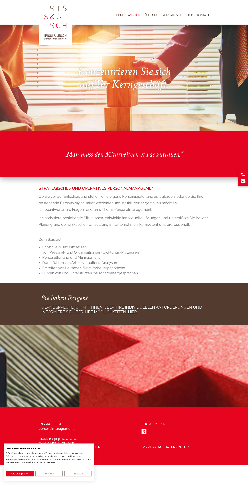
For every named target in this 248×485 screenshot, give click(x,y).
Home (120, 15)
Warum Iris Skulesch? (178, 15)
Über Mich (151, 15)
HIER (132, 311)
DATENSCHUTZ (176, 447)
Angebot (134, 15)
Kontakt (203, 15)
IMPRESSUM (151, 447)
